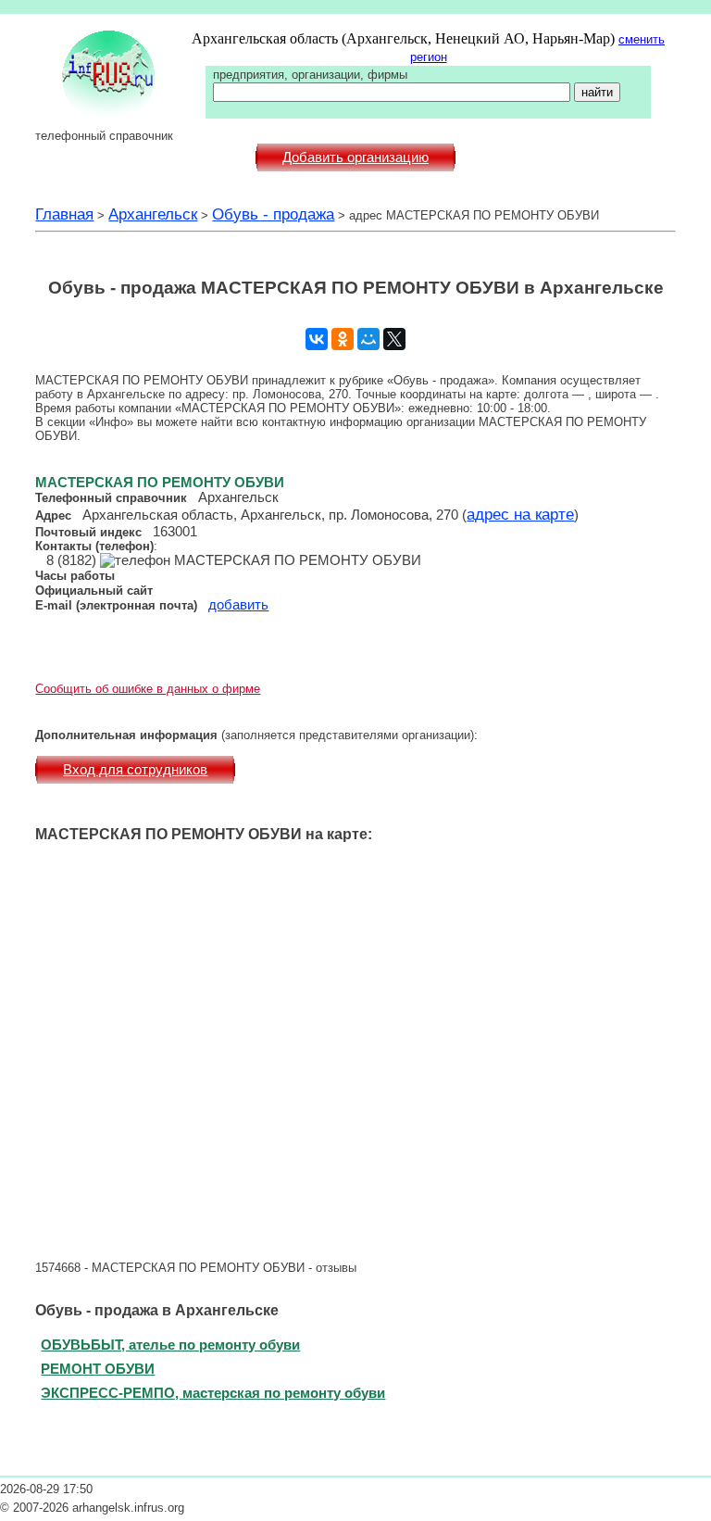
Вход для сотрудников (135, 769)
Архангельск (152, 214)
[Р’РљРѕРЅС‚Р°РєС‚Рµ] (317, 339)
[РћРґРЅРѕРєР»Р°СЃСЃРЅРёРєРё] (342, 339)
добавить (238, 604)
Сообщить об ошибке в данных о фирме (147, 689)
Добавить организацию (355, 157)
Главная (64, 214)
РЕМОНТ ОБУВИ (98, 1368)
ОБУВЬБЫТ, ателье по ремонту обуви (170, 1344)
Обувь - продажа (273, 214)
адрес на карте (520, 514)
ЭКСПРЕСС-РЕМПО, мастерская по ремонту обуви (213, 1393)
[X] (394, 339)
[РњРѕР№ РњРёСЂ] (368, 339)
